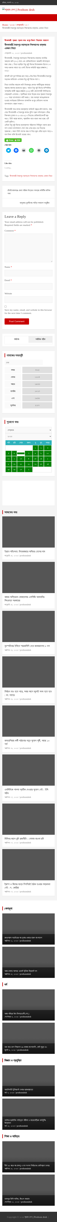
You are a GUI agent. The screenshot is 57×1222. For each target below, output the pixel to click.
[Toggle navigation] (6, 17)
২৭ (21, 469)
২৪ (48, 464)
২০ (21, 464)
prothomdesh (26, 53)
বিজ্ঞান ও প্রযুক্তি (12, 1060)
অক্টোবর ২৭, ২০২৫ (11, 797)
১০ (48, 453)
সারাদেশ (45, 40)
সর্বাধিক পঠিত (40, 339)
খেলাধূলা (8, 908)
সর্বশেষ (16, 339)
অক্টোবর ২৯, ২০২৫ (11, 650)
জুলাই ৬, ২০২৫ (10, 1050)
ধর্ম (5, 984)
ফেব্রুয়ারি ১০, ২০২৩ (12, 53)
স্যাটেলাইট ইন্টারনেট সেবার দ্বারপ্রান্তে (19, 1089)
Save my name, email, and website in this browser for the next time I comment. (28, 311)
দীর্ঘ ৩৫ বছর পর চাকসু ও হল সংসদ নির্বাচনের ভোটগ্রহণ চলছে (27, 1165)
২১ (29, 464)
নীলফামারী (8, 40)
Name (8, 267)
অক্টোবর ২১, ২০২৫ (11, 941)
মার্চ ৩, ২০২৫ (9, 1093)
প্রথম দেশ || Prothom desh (35, 1217)
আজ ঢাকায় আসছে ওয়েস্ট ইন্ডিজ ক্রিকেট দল (21, 971)
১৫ (35, 458)
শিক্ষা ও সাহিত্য (11, 1136)
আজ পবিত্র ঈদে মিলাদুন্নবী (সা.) (17, 1013)
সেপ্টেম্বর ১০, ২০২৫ (12, 1202)
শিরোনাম (39, 40)
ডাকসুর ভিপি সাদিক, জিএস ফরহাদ (17, 1199)
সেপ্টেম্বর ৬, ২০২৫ (11, 1017)
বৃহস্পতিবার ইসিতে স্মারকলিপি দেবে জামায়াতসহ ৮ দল (27, 645)
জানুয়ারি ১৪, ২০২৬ (11, 555)
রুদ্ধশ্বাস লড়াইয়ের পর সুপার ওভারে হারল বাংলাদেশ (23, 937)
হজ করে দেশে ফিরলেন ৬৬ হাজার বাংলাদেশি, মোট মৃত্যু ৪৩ (26, 1047)
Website (8, 293)
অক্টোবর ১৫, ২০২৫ (11, 974)
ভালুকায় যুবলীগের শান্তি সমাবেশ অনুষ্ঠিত (34, 203)
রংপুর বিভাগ (31, 40)
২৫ (8, 469)
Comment (10, 230)
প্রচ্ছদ (14, 40)
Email (8, 280)
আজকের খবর (10, 512)
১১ (8, 458)
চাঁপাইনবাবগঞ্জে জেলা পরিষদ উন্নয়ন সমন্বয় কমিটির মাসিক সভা (29, 192)
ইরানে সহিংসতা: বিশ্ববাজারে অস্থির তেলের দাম (25, 551)
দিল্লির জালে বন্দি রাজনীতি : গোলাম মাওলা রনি (24, 838)
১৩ (21, 458)
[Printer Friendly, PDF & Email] (13, 140)
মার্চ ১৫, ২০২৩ (10, 1126)
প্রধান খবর (22, 40)
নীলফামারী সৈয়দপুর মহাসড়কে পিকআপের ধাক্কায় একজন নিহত (31, 176)
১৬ (41, 458)
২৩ (41, 464)
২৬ (14, 469)
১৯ (14, 464)
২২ (35, 464)
